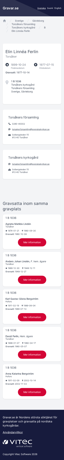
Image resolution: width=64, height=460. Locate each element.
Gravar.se (11, 8)
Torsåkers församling (23, 24)
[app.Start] (4, 20)
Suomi (50, 8)
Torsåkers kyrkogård (23, 27)
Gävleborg (38, 20)
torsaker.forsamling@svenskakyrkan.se (30, 129)
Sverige (19, 20)
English (57, 8)
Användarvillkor (13, 432)
